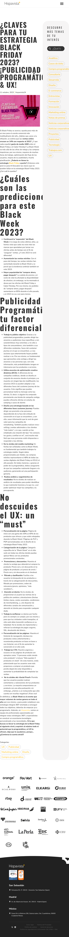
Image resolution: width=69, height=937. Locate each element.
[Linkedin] (15, 927)
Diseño (25, 752)
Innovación (54, 106)
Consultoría (54, 74)
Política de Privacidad (44, 925)
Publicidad (14, 746)
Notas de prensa (57, 117)
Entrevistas (54, 96)
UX (3, 746)
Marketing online (10, 752)
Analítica (53, 58)
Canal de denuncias (46, 927)
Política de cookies (31, 927)
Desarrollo (54, 79)
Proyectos (54, 134)
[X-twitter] (12, 927)
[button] (62, 3)
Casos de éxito (56, 63)
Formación (54, 101)
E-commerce (55, 90)
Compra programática (12, 757)
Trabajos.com (55, 150)
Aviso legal (30, 925)
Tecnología (54, 144)
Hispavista (25, 710)
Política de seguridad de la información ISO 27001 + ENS (39, 929)
